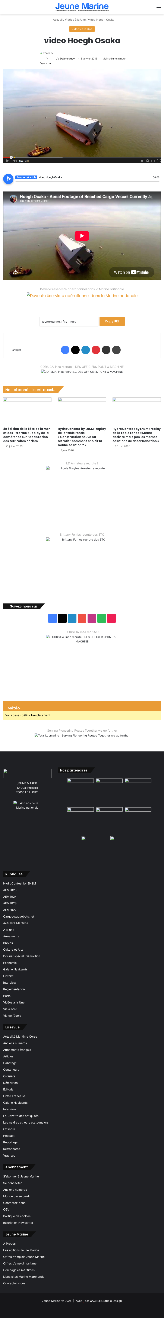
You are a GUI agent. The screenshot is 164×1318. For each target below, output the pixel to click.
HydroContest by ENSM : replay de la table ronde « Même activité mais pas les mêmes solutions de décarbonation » (137, 435)
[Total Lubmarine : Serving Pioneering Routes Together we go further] (82, 739)
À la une (8, 929)
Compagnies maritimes (19, 1270)
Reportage (10, 1142)
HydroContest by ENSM (19, 883)
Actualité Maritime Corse (20, 1036)
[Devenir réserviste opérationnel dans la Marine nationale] (82, 299)
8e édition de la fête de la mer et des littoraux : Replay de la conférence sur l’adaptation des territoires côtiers (26, 435)
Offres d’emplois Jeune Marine (24, 1257)
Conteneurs (11, 1069)
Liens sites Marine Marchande (23, 1276)
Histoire (8, 976)
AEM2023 (10, 903)
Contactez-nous (14, 1203)
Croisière (9, 1076)
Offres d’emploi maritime (20, 1263)
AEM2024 (10, 896)
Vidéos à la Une (75, 19)
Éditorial (8, 1089)
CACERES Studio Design (106, 1300)
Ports (6, 996)
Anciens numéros (15, 1043)
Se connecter (12, 1183)
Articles (8, 1056)
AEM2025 (9, 890)
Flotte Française (14, 1096)
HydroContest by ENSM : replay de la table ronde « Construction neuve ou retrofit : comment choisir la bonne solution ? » (82, 437)
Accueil (57, 19)
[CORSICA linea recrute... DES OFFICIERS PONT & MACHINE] (82, 374)
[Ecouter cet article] (8, 179)
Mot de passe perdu (17, 1196)
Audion (156, 184)
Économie (10, 962)
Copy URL (112, 321)
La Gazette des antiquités (20, 1116)
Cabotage (10, 1063)
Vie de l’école (12, 1015)
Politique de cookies (17, 1216)
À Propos (9, 1243)
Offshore (9, 1129)
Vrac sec (9, 1155)
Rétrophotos (11, 1149)
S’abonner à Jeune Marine (21, 1176)
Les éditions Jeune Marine (21, 1250)
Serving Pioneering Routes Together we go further (82, 730)
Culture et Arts (13, 949)
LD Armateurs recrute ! (82, 463)
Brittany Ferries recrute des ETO (82, 534)
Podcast (9, 1135)
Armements (11, 936)
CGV (6, 1209)
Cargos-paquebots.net (18, 916)
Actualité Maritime (15, 923)
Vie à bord (10, 1009)
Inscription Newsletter (18, 1222)
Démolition (10, 1083)
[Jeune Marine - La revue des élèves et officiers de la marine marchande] (82, 7)
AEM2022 (9, 910)
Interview (9, 982)
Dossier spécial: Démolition (21, 956)
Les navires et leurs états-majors (25, 1122)
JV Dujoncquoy (65, 58)
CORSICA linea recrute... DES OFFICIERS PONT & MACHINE (82, 366)
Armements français (17, 1049)
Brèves (8, 943)
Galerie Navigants (15, 969)
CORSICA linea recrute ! (82, 632)
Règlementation (14, 989)
